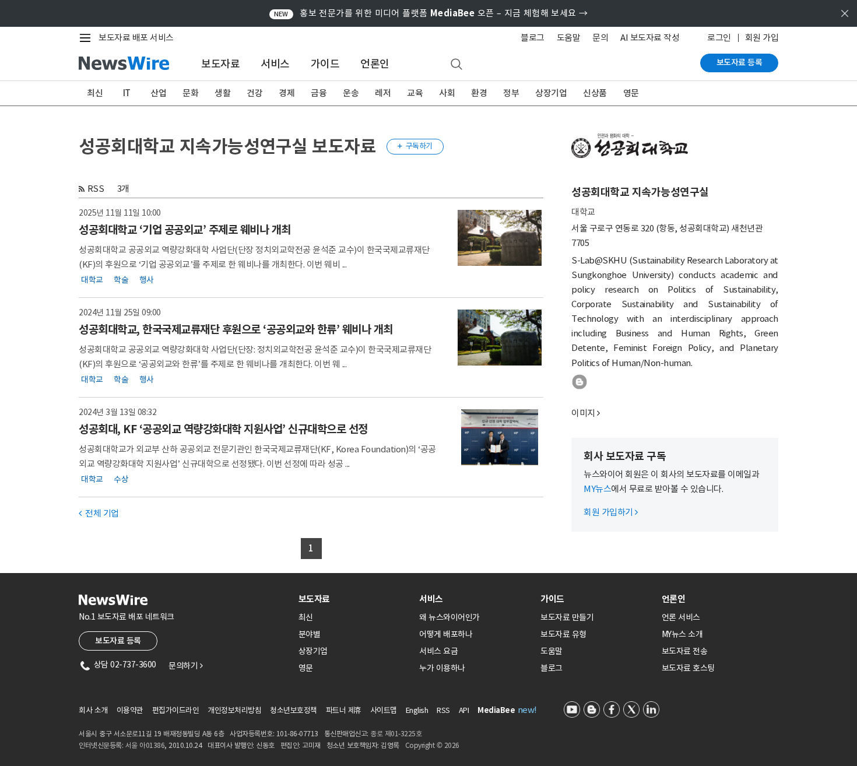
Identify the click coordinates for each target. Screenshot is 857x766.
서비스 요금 (438, 651)
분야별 (309, 634)
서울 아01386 (145, 745)
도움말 (569, 37)
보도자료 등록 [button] (118, 640)
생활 (222, 93)
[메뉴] (87, 38)
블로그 (533, 37)
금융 (318, 93)
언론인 (374, 64)
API (464, 710)
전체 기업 (99, 513)
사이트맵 (383, 710)
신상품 (595, 93)
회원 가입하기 (611, 512)
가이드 (325, 64)
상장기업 (551, 93)
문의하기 (185, 665)
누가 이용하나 (442, 668)
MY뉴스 (597, 488)
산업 (158, 93)
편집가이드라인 (175, 710)
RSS (95, 188)
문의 (600, 37)
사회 (447, 93)
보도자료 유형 (563, 634)
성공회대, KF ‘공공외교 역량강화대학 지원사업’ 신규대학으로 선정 (223, 429)
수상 (121, 479)
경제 (286, 93)
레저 (383, 93)
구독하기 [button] (415, 146)
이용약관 (130, 710)
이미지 (583, 413)
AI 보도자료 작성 (649, 37)
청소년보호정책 (293, 710)
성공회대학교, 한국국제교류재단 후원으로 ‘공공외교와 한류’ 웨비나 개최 (236, 329)
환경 (479, 93)
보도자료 (220, 64)
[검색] (456, 64)
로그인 (719, 37)
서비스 (275, 64)
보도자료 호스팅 (688, 668)
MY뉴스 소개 (682, 634)
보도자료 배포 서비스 (136, 37)
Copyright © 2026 (432, 745)
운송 (351, 93)
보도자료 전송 (685, 651)
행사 (146, 280)
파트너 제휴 (343, 710)
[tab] (354, 599)
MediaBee (496, 710)
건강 (254, 93)
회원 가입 (762, 37)
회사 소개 (93, 710)
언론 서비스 (681, 617)
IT (127, 93)
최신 (95, 93)
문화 (190, 93)
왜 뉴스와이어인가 (449, 617)
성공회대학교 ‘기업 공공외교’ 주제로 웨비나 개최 (185, 230)
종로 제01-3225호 (396, 733)
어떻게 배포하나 (445, 634)
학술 (121, 280)
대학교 (92, 280)
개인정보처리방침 (234, 710)
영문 (631, 93)
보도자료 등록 (739, 62)
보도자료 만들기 (566, 617)
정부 (511, 93)
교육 (415, 93)
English (417, 710)
